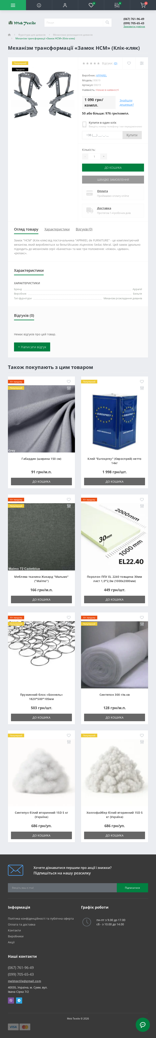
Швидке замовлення (113, 180)
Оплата (102, 191)
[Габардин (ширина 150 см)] (41, 418)
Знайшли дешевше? (127, 102)
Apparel (101, 75)
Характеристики (57, 229)
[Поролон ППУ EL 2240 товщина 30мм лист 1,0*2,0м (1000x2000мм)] (114, 536)
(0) (115, 63)
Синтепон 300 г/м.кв (115, 695)
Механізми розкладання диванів (73, 34)
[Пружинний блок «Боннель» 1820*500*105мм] (41, 654)
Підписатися (132, 887)
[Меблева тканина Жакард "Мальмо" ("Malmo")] (41, 536)
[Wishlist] (128, 63)
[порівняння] (69, 388)
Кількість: (88, 150)
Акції (11, 942)
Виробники (16, 936)
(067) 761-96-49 (134, 19)
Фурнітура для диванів (32, 34)
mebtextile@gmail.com (24, 981)
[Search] (107, 23)
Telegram (19, 1000)
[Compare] (141, 63)
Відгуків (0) (84, 229)
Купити (132, 135)
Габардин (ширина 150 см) (41, 459)
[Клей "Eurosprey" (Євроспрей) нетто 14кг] (114, 418)
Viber (11, 1000)
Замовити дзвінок (134, 26)
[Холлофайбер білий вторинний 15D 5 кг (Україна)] (114, 772)
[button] (65, 5)
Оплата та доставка (21, 924)
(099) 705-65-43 (134, 23)
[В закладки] (69, 382)
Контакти (14, 930)
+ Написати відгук (32, 347)
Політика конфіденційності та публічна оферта (41, 918)
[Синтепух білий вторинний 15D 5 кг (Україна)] (41, 772)
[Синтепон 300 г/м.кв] (114, 654)
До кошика (113, 168)
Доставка (104, 208)
